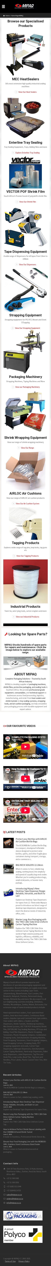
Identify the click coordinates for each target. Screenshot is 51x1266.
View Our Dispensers (27, 264)
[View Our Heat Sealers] (25, 54)
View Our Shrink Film (27, 201)
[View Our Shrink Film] (25, 172)
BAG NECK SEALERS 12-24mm (29, 865)
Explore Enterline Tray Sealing (27, 152)
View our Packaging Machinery (27, 387)
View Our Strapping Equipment (27, 328)
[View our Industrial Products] (25, 581)
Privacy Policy (24, 1261)
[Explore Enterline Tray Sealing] (25, 117)
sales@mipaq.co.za (14, 1194)
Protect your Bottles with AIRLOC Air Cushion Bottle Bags (31, 840)
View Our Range (27, 448)
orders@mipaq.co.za (15, 1198)
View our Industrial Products (27, 616)
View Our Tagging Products (27, 556)
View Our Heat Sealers (27, 92)
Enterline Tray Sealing (25, 142)
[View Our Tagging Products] (25, 523)
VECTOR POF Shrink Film (25, 192)
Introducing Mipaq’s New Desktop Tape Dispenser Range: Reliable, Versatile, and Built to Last (30, 892)
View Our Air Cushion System (27, 503)
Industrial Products (25, 606)
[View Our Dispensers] (25, 227)
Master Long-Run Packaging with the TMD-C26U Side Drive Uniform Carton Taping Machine (32, 922)
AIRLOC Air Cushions (25, 493)
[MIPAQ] (25, 6)
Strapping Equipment (25, 315)
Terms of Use (10, 1261)
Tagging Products (25, 543)
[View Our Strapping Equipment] (25, 290)
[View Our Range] (25, 413)
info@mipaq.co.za (14, 1203)
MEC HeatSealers (25, 79)
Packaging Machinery (25, 377)
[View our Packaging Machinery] (25, 352)
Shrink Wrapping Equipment (25, 438)
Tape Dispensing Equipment (25, 252)
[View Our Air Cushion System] (25, 470)
